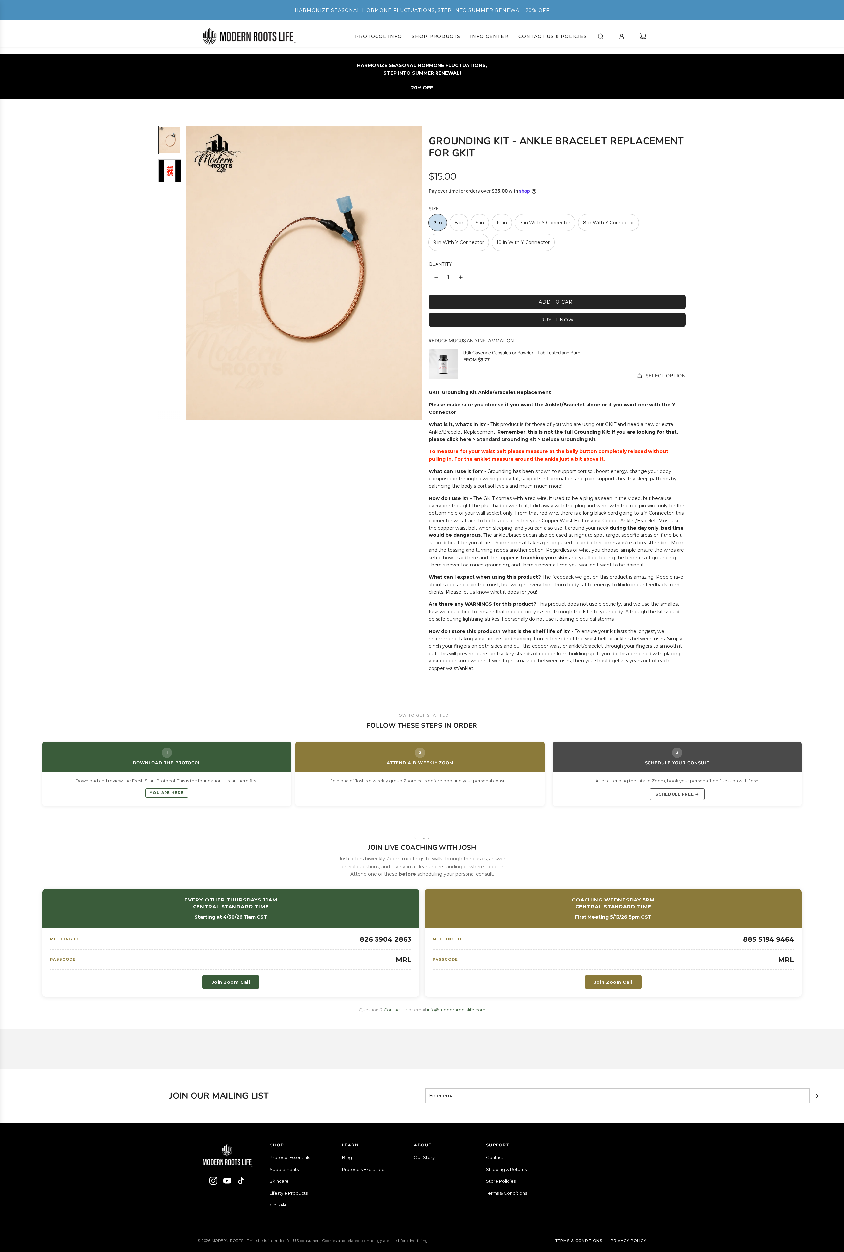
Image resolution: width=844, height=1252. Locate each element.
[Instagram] (213, 1182)
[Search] (600, 36)
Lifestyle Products (289, 1193)
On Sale (278, 1204)
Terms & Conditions (506, 1193)
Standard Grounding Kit (506, 439)
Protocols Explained (363, 1169)
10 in (502, 223)
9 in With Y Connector (458, 242)
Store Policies (501, 1181)
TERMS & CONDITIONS (578, 1240)
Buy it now (557, 320)
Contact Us (395, 1009)
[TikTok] (241, 1182)
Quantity (440, 264)
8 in (459, 223)
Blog (347, 1157)
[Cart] (643, 36)
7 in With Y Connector (545, 223)
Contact (494, 1157)
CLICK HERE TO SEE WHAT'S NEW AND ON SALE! (422, 10)
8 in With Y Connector (608, 223)
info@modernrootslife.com (456, 1009)
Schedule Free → (677, 794)
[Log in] (622, 36)
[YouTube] (227, 1182)
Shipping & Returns (506, 1169)
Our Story (424, 1157)
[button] (191, 272)
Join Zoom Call (231, 982)
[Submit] (817, 1096)
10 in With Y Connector (523, 242)
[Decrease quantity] (436, 277)
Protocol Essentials (290, 1157)
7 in (437, 223)
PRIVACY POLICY (628, 1240)
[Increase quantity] (460, 277)
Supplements (284, 1169)
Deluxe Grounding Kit (569, 439)
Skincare (279, 1181)
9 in (480, 223)
